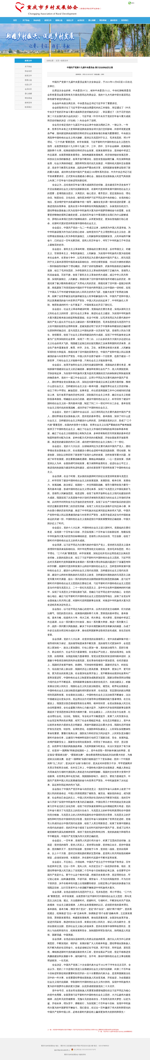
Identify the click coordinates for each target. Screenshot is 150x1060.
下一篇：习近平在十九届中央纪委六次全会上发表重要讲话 (115, 1031)
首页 (15, 20)
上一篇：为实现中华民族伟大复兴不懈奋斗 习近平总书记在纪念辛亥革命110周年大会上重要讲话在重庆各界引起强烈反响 (83, 1029)
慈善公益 (58, 20)
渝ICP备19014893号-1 (62, 1050)
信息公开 (69, 20)
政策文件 (48, 20)
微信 (132, 3)
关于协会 (26, 20)
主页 (57, 61)
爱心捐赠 (91, 20)
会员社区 (80, 20)
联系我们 (124, 20)
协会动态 (37, 20)
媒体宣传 (113, 20)
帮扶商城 (102, 20)
